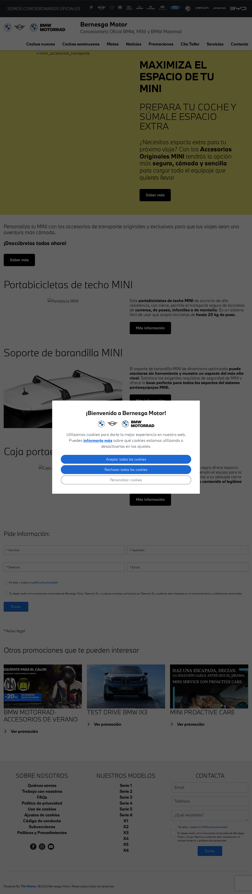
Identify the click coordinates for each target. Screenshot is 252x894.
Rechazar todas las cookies (126, 469)
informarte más (97, 440)
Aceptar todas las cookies (126, 459)
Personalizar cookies (126, 479)
